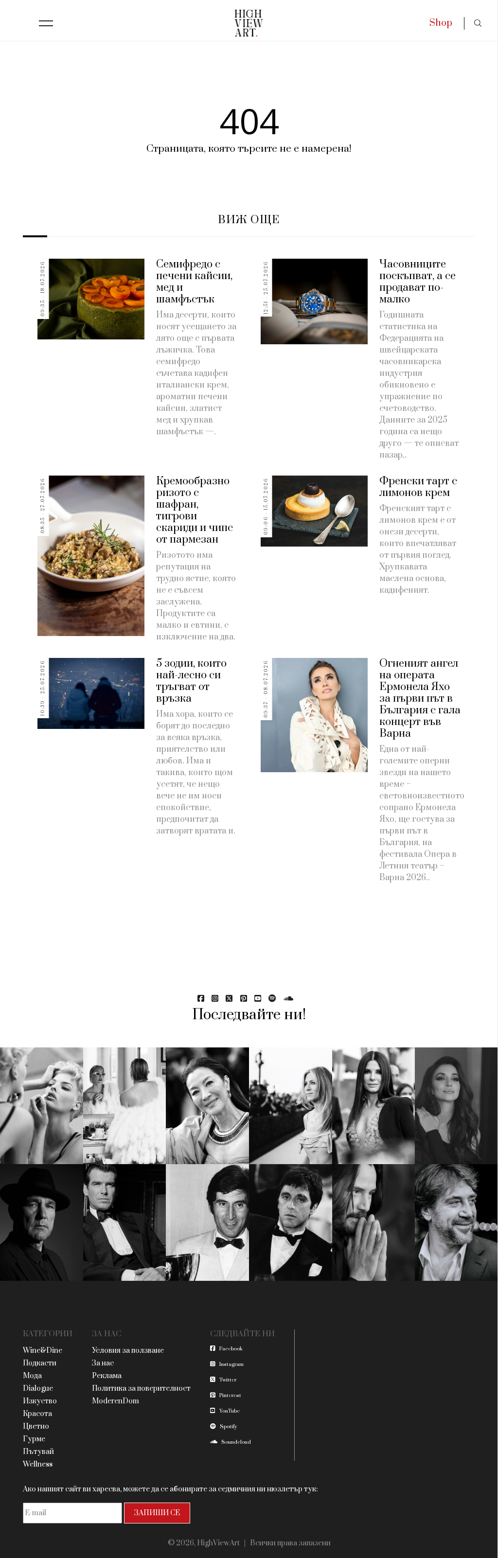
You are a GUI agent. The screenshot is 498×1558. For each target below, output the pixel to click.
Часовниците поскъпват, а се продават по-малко (417, 282)
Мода (32, 1376)
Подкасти (39, 1363)
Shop (440, 23)
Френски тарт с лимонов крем (418, 487)
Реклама (107, 1376)
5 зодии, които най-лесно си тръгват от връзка (191, 681)
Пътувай (38, 1451)
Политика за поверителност (141, 1388)
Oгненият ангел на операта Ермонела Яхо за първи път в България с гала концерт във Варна (420, 698)
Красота (37, 1413)
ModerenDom (115, 1401)
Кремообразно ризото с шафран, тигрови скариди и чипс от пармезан (194, 510)
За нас (103, 1363)
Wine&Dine (42, 1350)
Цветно (36, 1426)
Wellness (38, 1464)
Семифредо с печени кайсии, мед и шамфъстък (194, 282)
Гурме (34, 1439)
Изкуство (40, 1401)
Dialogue (38, 1388)
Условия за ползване (128, 1350)
